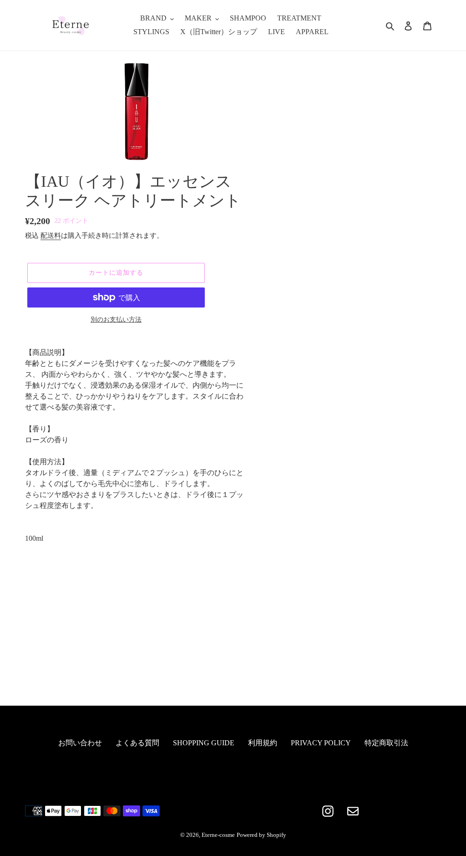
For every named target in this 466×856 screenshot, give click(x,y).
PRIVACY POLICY (321, 743)
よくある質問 (137, 743)
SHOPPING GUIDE (203, 743)
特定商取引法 (386, 743)
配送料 (51, 235)
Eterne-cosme (218, 834)
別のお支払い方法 (116, 319)
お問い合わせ (80, 743)
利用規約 (262, 743)
